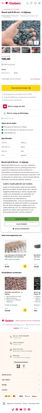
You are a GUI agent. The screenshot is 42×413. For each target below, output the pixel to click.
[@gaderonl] (13, 409)
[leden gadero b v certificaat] (4, 403)
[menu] (3, 3)
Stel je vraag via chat (16, 106)
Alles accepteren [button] (21, 219)
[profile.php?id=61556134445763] (17, 409)
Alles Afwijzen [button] (21, 224)
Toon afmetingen (35, 79)
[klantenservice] (35, 3)
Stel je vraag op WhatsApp (17, 113)
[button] (27, 3)
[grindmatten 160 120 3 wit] (24, 266)
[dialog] (21, 206)
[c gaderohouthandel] (21, 409)
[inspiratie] (31, 3)
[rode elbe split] (24, 310)
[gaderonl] (25, 409)
